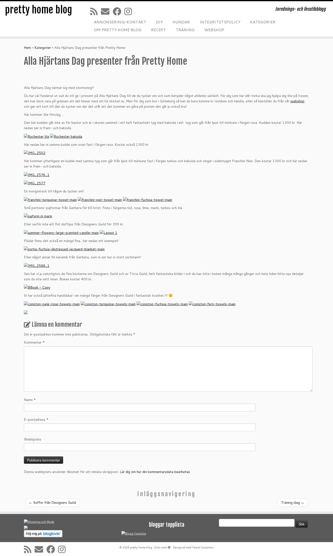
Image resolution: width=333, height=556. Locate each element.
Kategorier (42, 47)
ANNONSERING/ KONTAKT (120, 22)
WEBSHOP (214, 29)
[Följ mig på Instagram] (129, 11)
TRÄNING (185, 29)
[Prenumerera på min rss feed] (95, 11)
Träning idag (292, 502)
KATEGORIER (262, 22)
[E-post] (107, 11)
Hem (27, 47)
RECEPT (158, 29)
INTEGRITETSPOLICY (220, 22)
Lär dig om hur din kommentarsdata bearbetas (155, 471)
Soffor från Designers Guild (52, 502)
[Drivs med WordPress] (169, 546)
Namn (30, 399)
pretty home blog (38, 10)
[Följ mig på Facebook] (118, 11)
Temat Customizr (203, 547)
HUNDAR (181, 22)
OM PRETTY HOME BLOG (117, 29)
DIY (159, 22)
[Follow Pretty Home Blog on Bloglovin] (43, 533)
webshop (297, 101)
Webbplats (32, 439)
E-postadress (36, 419)
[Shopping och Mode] (39, 522)
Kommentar (34, 342)
